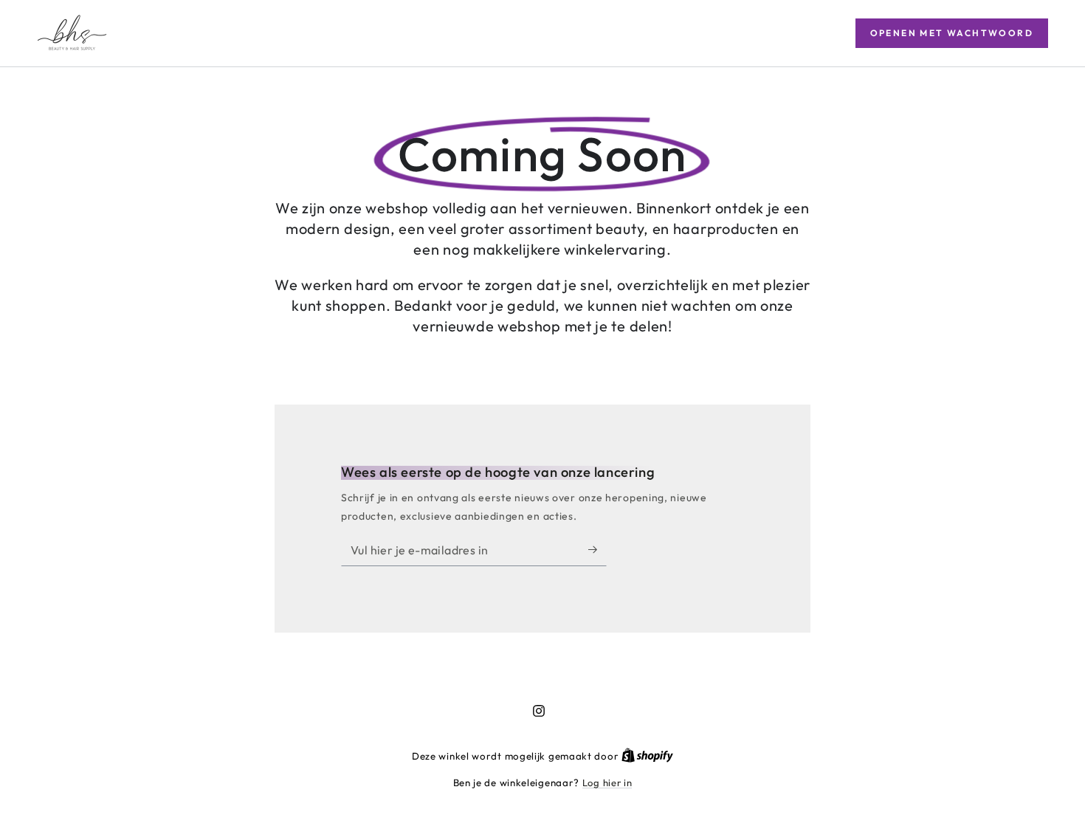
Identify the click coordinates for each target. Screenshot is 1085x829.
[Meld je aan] (597, 549)
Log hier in (607, 782)
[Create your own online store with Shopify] (647, 756)
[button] (951, 33)
